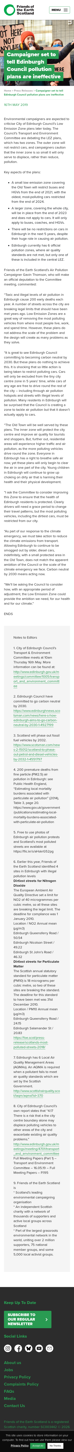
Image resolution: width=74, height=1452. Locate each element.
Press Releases (23, 90)
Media (10, 1398)
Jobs (8, 1369)
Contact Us (14, 1405)
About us (12, 1362)
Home (7, 90)
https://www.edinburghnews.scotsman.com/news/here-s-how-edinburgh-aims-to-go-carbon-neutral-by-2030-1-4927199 (36, 718)
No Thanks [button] (55, 1445)
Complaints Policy (21, 1384)
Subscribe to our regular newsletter (21, 1319)
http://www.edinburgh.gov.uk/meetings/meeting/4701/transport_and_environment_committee (36, 1149)
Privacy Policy (17, 1377)
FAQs (9, 1391)
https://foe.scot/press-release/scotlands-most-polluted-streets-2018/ (30, 1042)
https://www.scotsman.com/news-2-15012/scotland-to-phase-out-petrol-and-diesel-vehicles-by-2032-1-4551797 (36, 752)
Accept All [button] (37, 1445)
